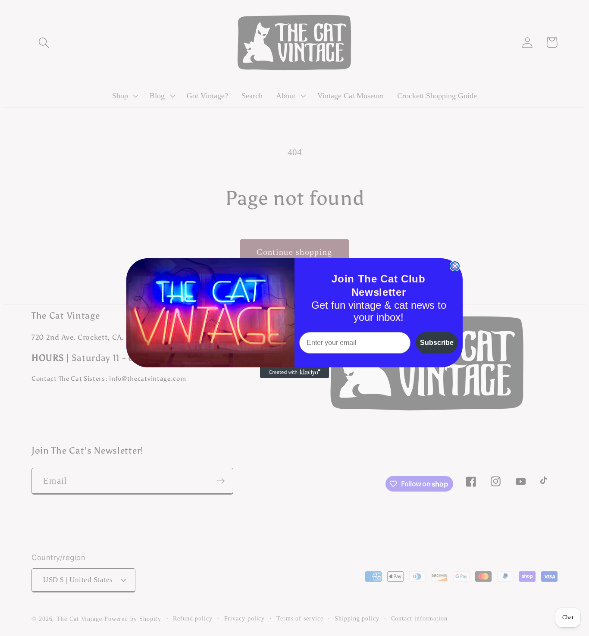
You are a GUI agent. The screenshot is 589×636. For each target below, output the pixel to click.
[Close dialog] (455, 266)
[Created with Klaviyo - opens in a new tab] (294, 372)
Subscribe (437, 342)
